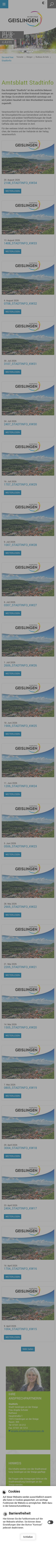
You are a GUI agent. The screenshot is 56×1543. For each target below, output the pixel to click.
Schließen (28, 1536)
